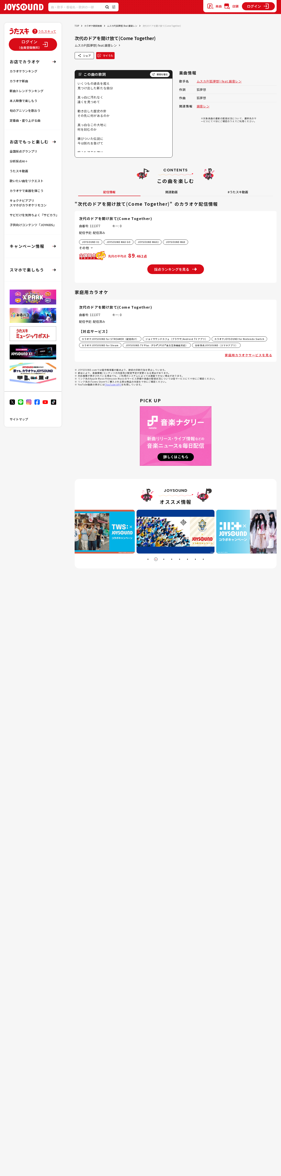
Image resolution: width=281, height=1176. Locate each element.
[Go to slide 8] (203, 559)
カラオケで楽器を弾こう (26, 190)
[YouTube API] (113, 384)
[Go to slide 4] (171, 559)
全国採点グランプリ (23, 151)
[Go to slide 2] (155, 559)
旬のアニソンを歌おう (25, 110)
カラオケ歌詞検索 (93, 25)
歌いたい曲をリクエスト (26, 181)
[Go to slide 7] (195, 559)
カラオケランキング (23, 71)
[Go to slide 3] (163, 559)
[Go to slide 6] (187, 559)
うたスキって (47, 31)
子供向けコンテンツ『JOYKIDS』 (33, 225)
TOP (77, 25)
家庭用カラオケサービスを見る (248, 355)
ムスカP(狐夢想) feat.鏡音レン (122, 25)
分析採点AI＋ (19, 161)
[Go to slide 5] (179, 559)
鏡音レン (203, 106)
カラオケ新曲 (19, 81)
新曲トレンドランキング (26, 91)
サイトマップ (19, 419)
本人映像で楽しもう (23, 100)
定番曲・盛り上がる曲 (25, 120)
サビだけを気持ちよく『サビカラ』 (34, 215)
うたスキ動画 (19, 171)
